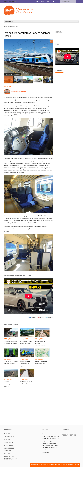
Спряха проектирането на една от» (10, 384)
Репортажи (8, 442)
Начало (6, 26)
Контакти (7, 451)
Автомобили (14, 26)
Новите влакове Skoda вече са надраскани (25, 364)
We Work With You (74, 464)
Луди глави (8, 445)
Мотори (7, 439)
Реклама (7, 454)
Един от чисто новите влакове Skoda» (11, 362)
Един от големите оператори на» (41, 362)
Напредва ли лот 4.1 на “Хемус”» (26, 382)
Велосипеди (9, 448)
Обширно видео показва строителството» (40, 343)
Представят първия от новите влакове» (10, 342)
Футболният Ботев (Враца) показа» (26, 342)
